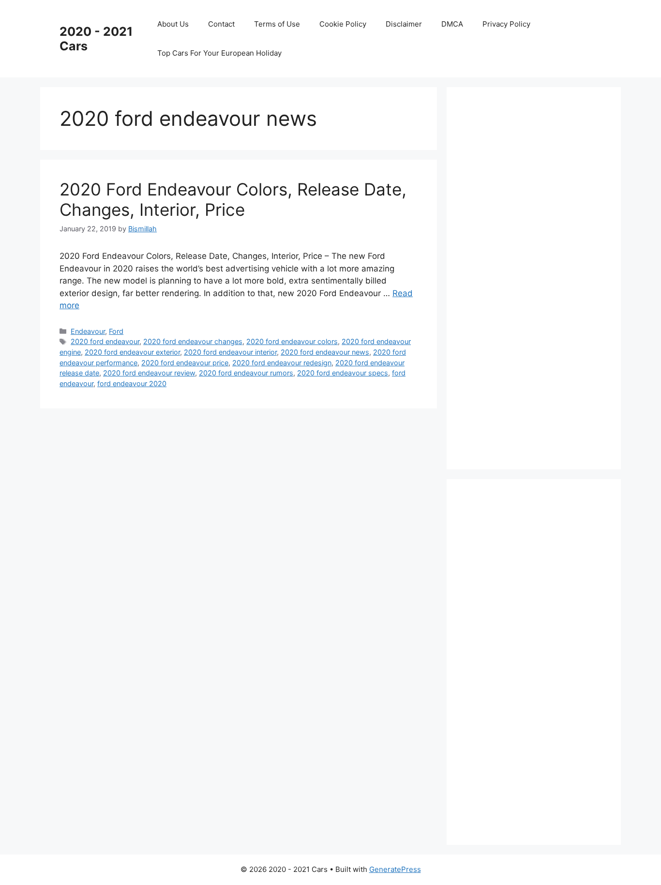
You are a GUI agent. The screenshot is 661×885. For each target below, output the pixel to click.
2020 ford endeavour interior (230, 352)
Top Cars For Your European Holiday (219, 53)
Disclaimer (404, 24)
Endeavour (88, 331)
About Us (173, 24)
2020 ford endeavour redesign (281, 363)
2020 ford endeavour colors (292, 341)
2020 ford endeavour (105, 341)
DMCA (452, 24)
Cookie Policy (342, 24)
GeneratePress (395, 869)
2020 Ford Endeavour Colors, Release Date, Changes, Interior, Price (233, 199)
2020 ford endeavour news (325, 352)
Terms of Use (277, 24)
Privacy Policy (506, 24)
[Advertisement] (538, 276)
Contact (221, 24)
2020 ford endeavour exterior (132, 352)
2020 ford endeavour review (149, 373)
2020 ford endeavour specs (342, 373)
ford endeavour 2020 (131, 383)
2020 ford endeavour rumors (246, 373)
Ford (116, 331)
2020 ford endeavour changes (192, 341)
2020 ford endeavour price (184, 363)
